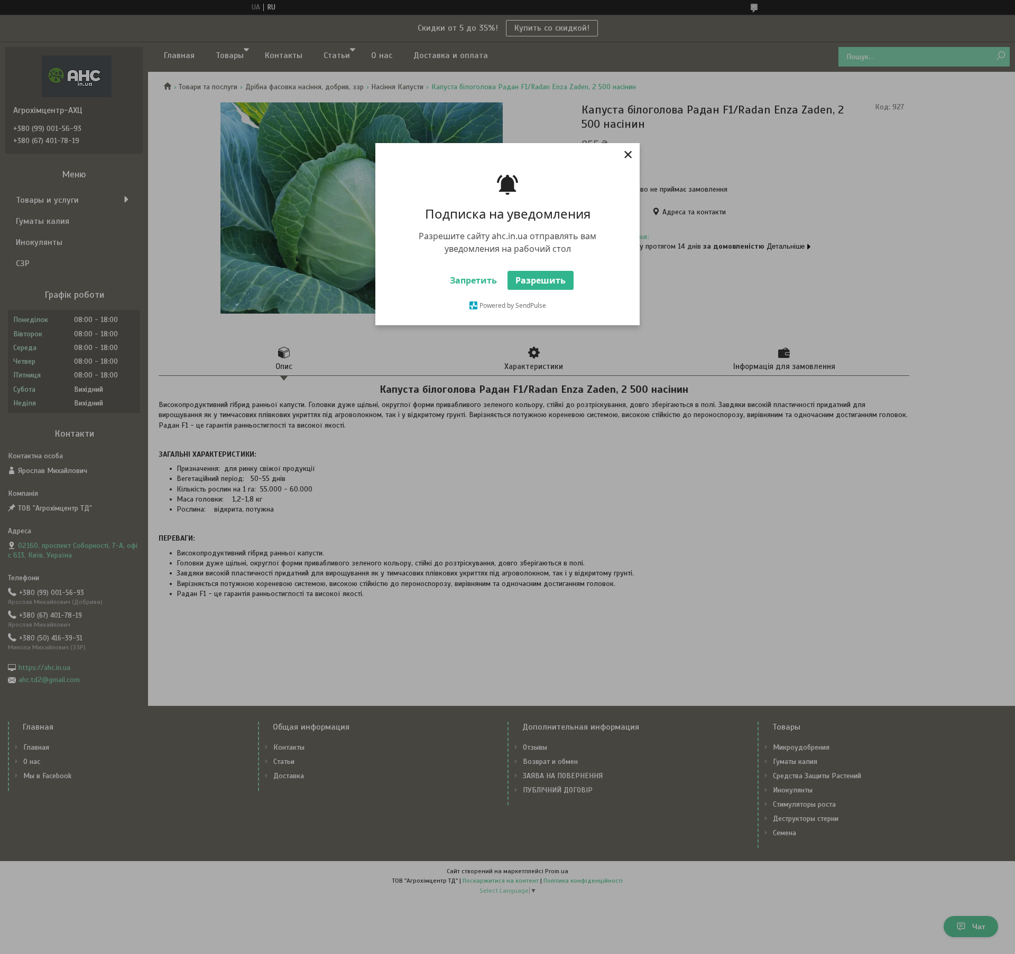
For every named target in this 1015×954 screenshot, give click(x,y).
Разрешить (540, 280)
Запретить (473, 280)
